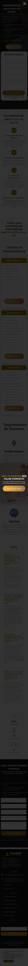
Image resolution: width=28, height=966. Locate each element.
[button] (25, 465)
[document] (14, 483)
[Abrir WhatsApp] (4, 962)
